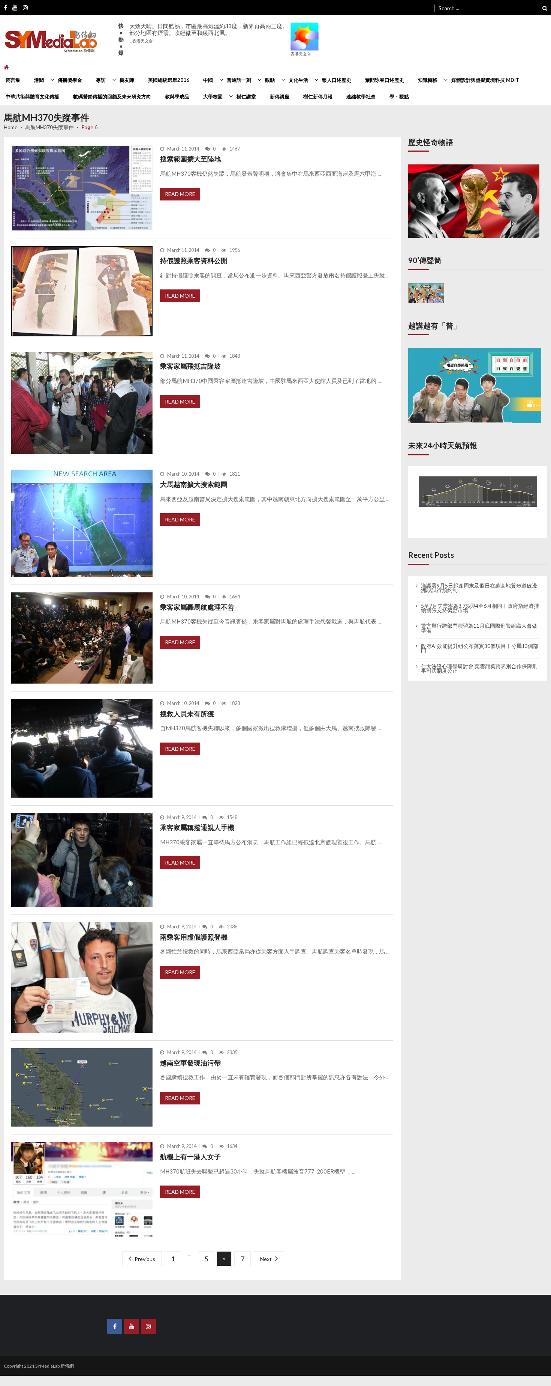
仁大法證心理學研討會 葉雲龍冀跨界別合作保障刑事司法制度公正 (479, 661)
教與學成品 (177, 96)
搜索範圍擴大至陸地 (190, 159)
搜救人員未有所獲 (187, 714)
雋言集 (13, 80)
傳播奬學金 (70, 80)
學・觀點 (399, 96)
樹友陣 (127, 80)
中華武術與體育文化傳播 (32, 96)
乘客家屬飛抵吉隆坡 (190, 366)
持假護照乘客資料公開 (194, 260)
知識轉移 (427, 80)
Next (264, 1259)
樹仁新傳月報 (317, 96)
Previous (146, 1259)
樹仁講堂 (246, 96)
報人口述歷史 (336, 80)
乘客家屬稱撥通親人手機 (197, 827)
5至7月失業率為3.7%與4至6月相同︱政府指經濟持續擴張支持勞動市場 (480, 601)
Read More (180, 194)
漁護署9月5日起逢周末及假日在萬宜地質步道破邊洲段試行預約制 (479, 580)
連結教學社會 (361, 96)
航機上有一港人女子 (190, 1156)
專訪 (101, 80)
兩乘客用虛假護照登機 (194, 937)
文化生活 (298, 80)
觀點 (270, 80)
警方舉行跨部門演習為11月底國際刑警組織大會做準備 (479, 621)
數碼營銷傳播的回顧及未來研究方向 (112, 96)
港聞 (39, 80)
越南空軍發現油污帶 (190, 1063)
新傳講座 (279, 96)
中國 (208, 80)
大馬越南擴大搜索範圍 (194, 484)
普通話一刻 (239, 80)
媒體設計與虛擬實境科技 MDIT (485, 80)
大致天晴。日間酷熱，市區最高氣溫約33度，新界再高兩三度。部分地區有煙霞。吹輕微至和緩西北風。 (208, 33)
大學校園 (213, 96)
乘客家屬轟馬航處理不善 (197, 607)
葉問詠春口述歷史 (384, 80)
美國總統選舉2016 (168, 80)
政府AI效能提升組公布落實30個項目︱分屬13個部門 (479, 641)
